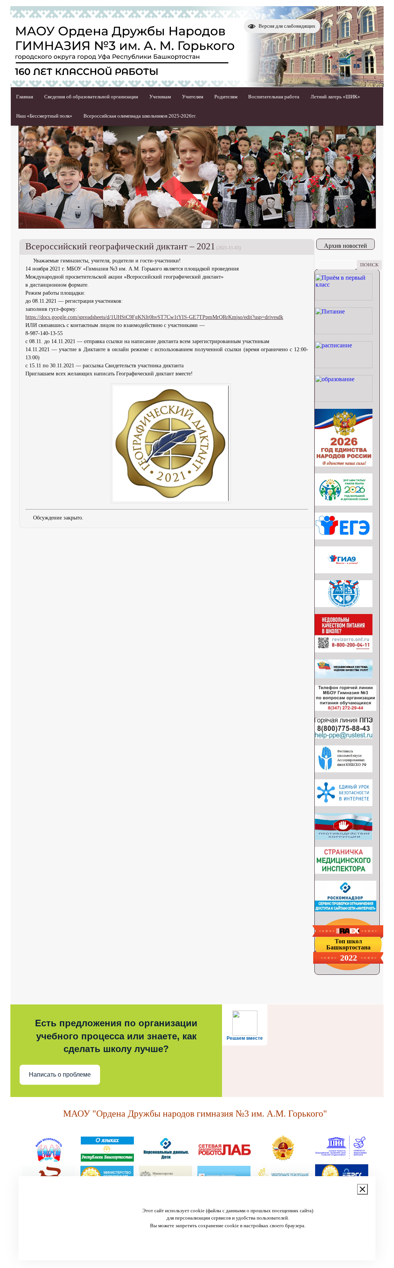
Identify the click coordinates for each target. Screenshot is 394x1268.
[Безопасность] (48, 1158)
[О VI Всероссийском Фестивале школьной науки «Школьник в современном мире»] (343, 770)
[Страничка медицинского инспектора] (343, 871)
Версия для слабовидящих (287, 26)
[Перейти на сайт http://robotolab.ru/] (224, 1158)
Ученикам (160, 97)
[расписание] (343, 366)
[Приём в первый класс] (343, 298)
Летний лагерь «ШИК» (335, 97)
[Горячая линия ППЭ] (343, 736)
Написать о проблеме (60, 1074)
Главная (24, 97)
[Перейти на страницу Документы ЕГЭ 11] (343, 537)
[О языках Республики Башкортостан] (107, 1158)
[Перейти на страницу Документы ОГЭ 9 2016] (343, 571)
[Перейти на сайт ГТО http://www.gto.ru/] (282, 1158)
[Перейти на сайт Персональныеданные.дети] (165, 1158)
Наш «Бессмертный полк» (44, 116)
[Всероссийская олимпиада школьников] (343, 605)
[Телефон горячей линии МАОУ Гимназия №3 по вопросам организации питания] (345, 708)
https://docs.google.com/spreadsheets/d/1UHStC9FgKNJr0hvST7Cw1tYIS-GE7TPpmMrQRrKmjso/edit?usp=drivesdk (154, 317)
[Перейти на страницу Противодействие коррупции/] (343, 838)
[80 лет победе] (343, 503)
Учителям (192, 97)
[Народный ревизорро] (343, 650)
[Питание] (343, 332)
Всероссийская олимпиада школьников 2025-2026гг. (139, 116)
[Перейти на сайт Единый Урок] (343, 804)
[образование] (343, 400)
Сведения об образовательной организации (91, 97)
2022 (348, 958)
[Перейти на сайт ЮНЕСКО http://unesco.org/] (341, 1158)
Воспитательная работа (273, 97)
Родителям (225, 97)
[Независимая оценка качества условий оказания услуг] (343, 676)
